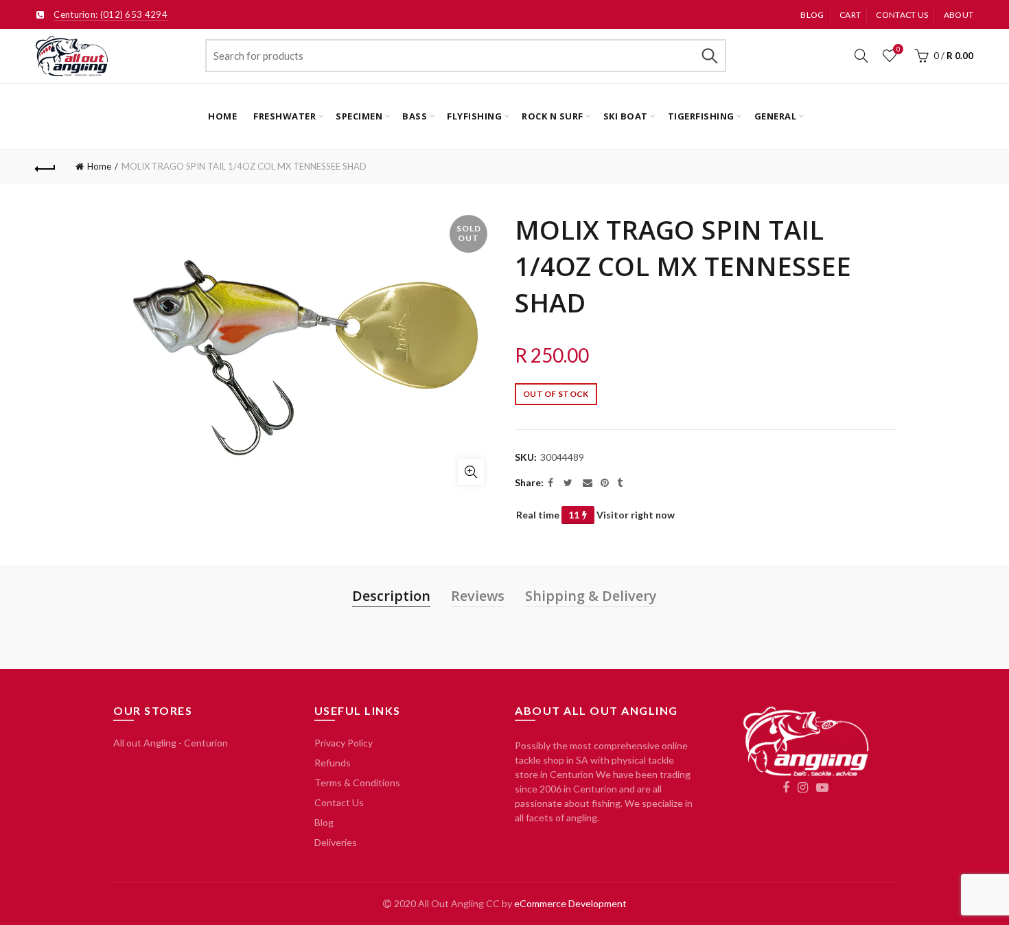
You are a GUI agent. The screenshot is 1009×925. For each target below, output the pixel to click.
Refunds (332, 762)
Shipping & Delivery (591, 595)
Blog (812, 15)
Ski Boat (625, 116)
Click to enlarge (471, 472)
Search (709, 56)
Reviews (478, 595)
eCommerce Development (570, 903)
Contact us (902, 15)
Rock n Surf (552, 116)
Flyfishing (474, 116)
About (959, 15)
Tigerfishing (701, 116)
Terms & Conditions (357, 782)
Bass (414, 116)
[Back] (46, 167)
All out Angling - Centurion (170, 743)
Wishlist (898, 49)
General (775, 116)
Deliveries (335, 842)
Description (391, 595)
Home (222, 116)
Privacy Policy (343, 743)
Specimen (359, 116)
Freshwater (284, 116)
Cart (850, 15)
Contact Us (339, 802)
